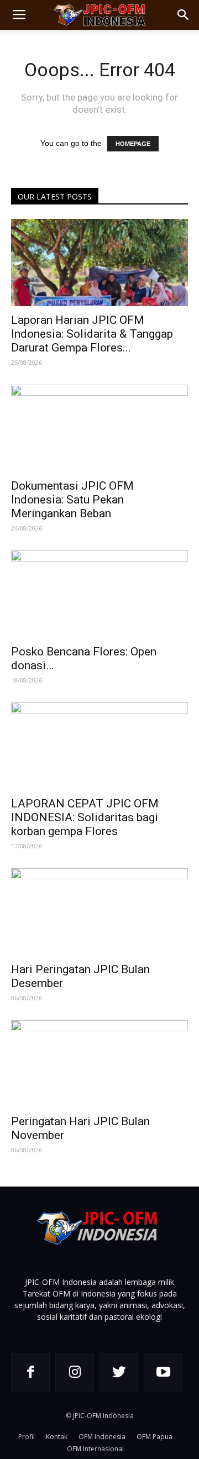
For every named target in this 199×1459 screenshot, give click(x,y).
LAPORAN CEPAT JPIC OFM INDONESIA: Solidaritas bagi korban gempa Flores (85, 817)
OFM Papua (154, 1436)
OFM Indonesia (101, 1436)
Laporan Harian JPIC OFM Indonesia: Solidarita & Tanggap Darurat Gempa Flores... (92, 333)
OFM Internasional (95, 1448)
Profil (26, 1436)
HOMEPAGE (133, 143)
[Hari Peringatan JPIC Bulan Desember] (99, 912)
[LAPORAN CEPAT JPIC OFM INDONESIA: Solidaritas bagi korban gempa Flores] (99, 746)
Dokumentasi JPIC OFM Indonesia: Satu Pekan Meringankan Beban (72, 499)
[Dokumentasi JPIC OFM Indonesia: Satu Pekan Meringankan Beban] (99, 428)
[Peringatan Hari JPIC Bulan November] (99, 1064)
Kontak (56, 1436)
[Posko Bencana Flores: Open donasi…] (99, 594)
